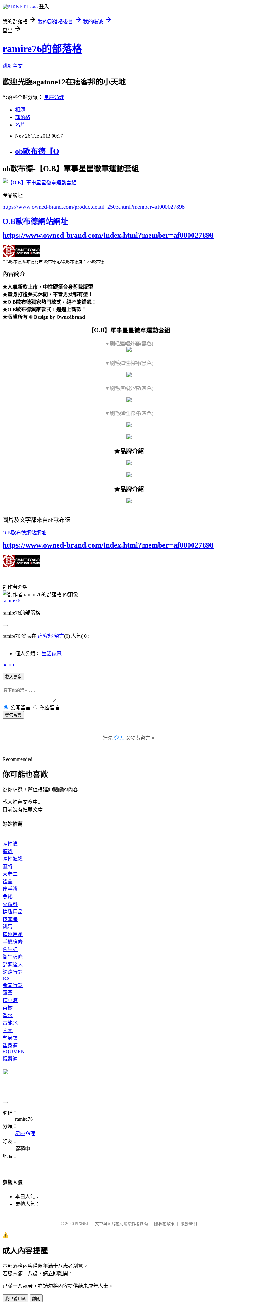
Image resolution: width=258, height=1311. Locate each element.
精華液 (10, 1000)
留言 (59, 636)
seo (6, 978)
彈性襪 (10, 844)
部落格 (22, 117)
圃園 (8, 1030)
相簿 (20, 109)
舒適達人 (13, 964)
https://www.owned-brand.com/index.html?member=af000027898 (108, 235)
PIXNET (82, 1223)
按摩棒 (10, 919)
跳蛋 (8, 926)
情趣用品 (13, 911)
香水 (8, 1015)
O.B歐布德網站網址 (35, 221)
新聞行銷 (13, 985)
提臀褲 (10, 1058)
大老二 (10, 874)
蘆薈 (8, 992)
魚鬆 (8, 896)
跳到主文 (13, 66)
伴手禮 (10, 889)
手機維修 (13, 942)
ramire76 (11, 600)
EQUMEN (14, 1051)
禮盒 (8, 881)
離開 (36, 1298)
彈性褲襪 (13, 859)
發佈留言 (13, 715)
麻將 (8, 866)
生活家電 (52, 653)
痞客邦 (45, 636)
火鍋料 (10, 904)
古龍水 (10, 1023)
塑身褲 (10, 1045)
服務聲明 (189, 1223)
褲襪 (8, 851)
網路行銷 (13, 972)
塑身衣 (10, 1038)
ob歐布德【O (37, 151)
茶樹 (8, 1007)
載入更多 (13, 676)
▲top (8, 664)
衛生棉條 (13, 957)
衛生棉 (10, 949)
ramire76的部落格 (42, 48)
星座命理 (54, 97)
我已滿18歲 (15, 1298)
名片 (20, 124)
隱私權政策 (164, 1223)
